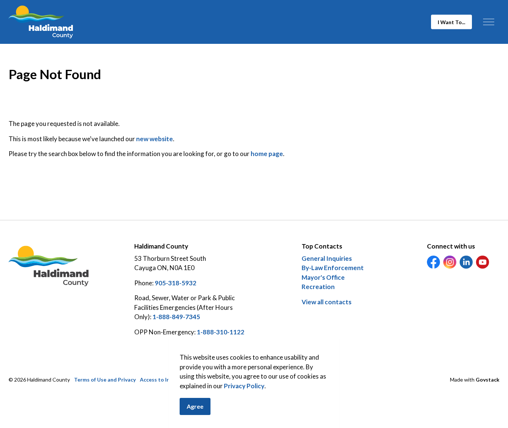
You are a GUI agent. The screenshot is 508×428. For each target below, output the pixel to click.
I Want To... (451, 22)
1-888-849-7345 (176, 317)
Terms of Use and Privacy (105, 379)
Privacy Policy (244, 386)
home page (267, 154)
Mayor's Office (323, 277)
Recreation (318, 287)
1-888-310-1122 (220, 332)
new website (154, 139)
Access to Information (167, 379)
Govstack (487, 379)
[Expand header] (488, 22)
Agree (195, 406)
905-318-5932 (175, 283)
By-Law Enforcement (333, 268)
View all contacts (326, 302)
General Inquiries (327, 258)
